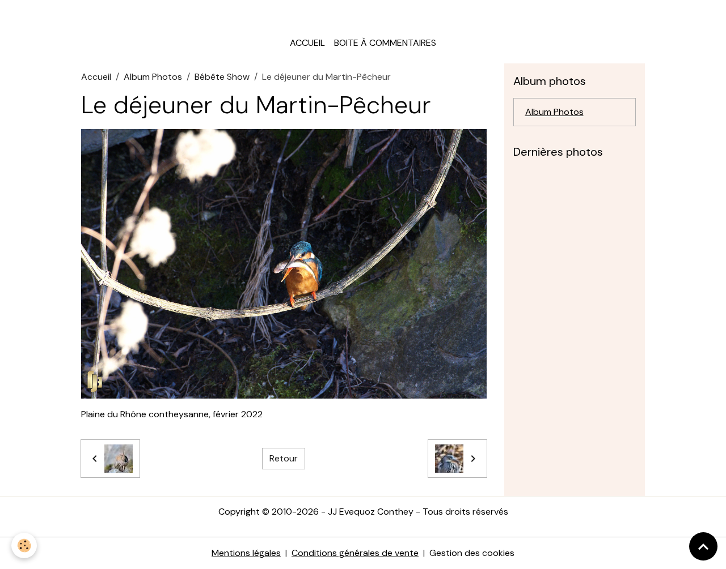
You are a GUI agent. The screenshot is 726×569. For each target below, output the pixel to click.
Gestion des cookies (471, 553)
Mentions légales (246, 553)
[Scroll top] (703, 546)
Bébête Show (222, 77)
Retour (283, 458)
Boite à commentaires (385, 43)
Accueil (307, 43)
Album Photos (153, 77)
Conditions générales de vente (355, 553)
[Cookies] (24, 545)
